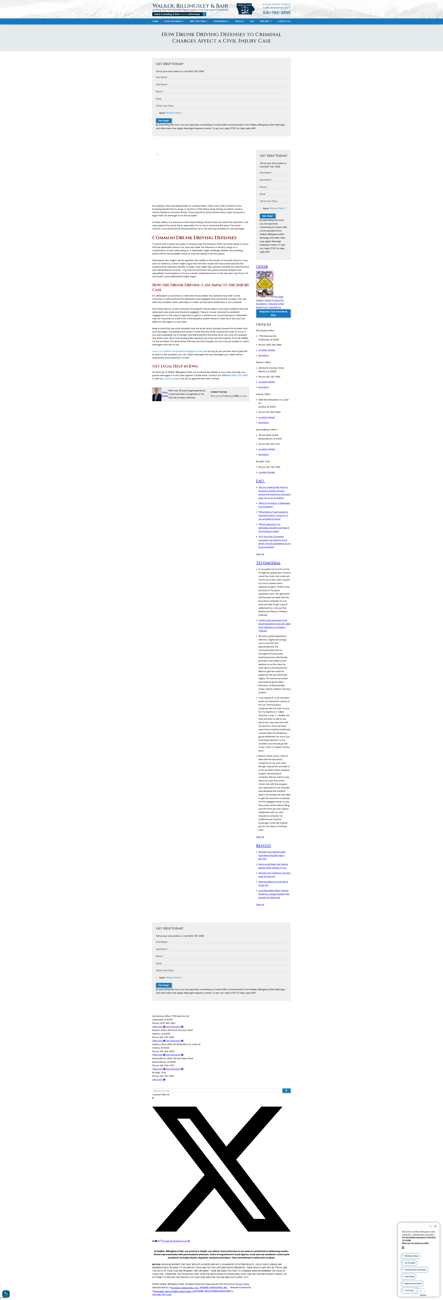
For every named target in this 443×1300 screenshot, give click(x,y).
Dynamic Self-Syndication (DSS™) (213, 1291)
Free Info (265, 21)
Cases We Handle (173, 21)
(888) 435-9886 (239, 375)
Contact (284, 21)
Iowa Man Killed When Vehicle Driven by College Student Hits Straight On (273, 894)
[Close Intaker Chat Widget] (435, 1226)
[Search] (286, 1090)
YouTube (242, 395)
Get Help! (163, 120)
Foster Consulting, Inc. (213, 1287)
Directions (263, 355)
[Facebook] (153, 1098)
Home (155, 21)
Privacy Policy (173, 112)
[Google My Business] (174, 1241)
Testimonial (268, 562)
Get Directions (173, 1026)
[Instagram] (159, 1241)
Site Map (156, 1294)
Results (240, 21)
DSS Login (167, 1294)
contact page (171, 378)
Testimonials (221, 21)
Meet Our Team (198, 21)
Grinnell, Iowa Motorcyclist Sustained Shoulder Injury (271, 855)
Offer (262, 266)
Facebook (217, 395)
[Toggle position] (430, 1226)
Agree (170, 112)
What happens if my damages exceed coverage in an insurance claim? (273, 528)
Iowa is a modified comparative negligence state (177, 351)
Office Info (157, 1026)
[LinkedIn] (153, 1241)
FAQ (252, 21)
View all (260, 554)
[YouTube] (156, 1241)
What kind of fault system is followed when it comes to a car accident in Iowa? (273, 515)
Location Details (266, 350)
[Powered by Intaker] (423, 1295)
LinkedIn (231, 395)
